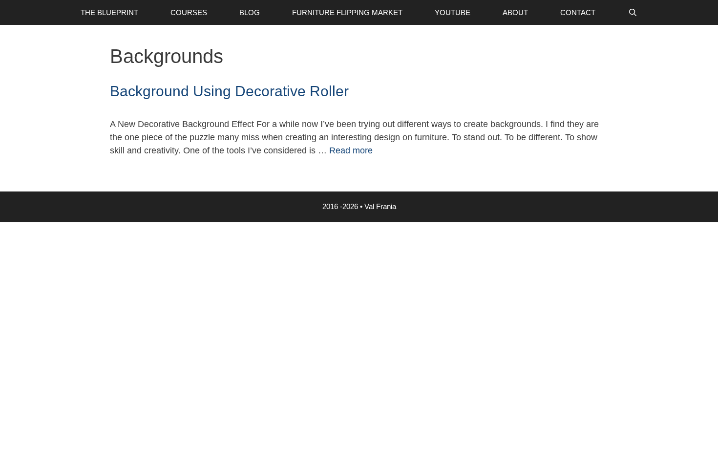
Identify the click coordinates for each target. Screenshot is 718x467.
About (515, 12)
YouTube (452, 12)
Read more (351, 150)
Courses (188, 12)
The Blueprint (109, 12)
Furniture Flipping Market (347, 12)
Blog (249, 12)
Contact (577, 12)
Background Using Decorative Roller (229, 91)
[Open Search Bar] (632, 12)
